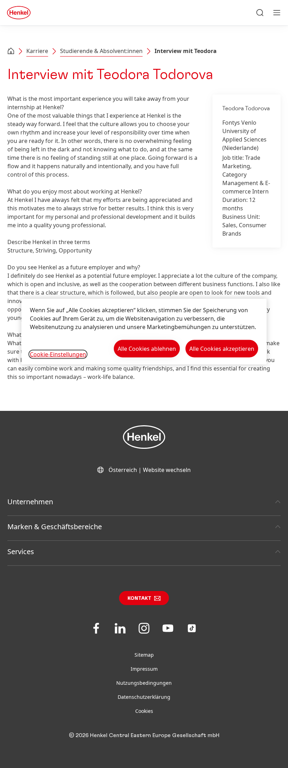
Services (20, 551)
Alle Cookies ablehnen (147, 348)
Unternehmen (30, 501)
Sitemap (144, 654)
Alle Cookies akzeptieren (221, 348)
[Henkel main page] (19, 13)
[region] (144, 331)
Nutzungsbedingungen (144, 683)
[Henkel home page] (10, 51)
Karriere (37, 51)
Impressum (144, 668)
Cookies (144, 711)
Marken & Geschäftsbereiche (54, 526)
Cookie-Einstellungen (58, 354)
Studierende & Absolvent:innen (101, 51)
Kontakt (139, 598)
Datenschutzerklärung (144, 697)
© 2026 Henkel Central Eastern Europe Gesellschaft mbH (144, 735)
